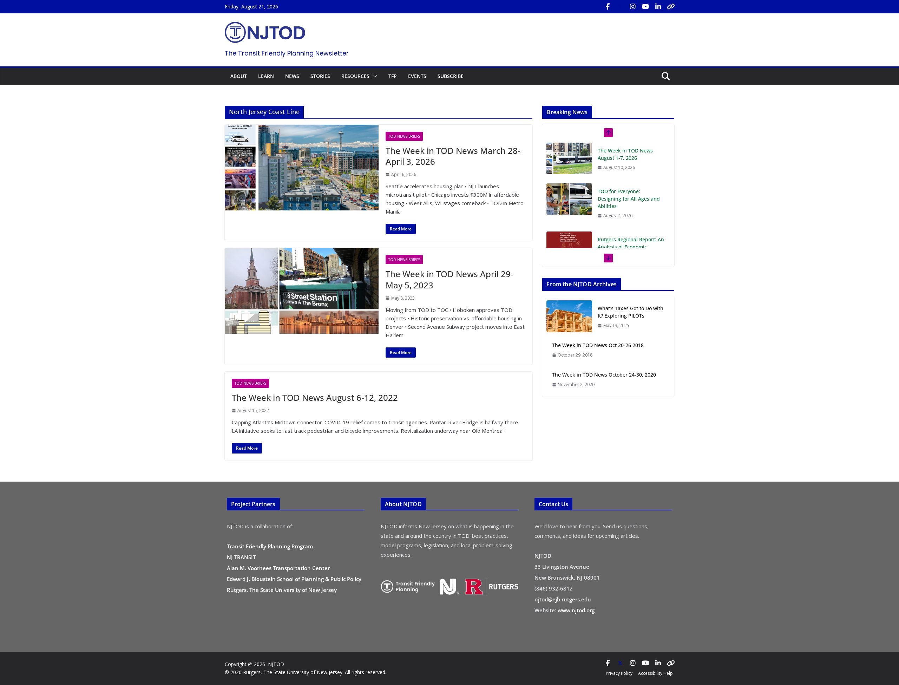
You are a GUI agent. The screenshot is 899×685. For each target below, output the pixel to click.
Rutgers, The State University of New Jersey (282, 589)
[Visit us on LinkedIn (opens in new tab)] (658, 6)
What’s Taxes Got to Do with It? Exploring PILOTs (630, 312)
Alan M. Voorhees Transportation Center (278, 568)
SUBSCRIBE (451, 76)
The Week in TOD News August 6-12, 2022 (315, 397)
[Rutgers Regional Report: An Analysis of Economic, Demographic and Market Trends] (569, 206)
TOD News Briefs (404, 136)
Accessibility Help (655, 673)
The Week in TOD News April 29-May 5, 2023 (449, 279)
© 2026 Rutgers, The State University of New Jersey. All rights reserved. (305, 672)
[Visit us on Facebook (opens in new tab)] (607, 6)
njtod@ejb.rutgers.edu (562, 599)
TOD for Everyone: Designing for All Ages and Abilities (629, 158)
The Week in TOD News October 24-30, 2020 (604, 374)
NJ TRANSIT (241, 557)
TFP (392, 76)
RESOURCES (355, 76)
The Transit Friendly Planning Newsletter (287, 53)
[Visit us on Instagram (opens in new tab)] (632, 6)
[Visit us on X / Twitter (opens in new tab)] (620, 6)
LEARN (266, 76)
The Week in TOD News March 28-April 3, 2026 (453, 156)
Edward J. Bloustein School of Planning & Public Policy (294, 578)
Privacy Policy (619, 673)
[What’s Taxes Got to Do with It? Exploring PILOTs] (569, 316)
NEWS (292, 76)
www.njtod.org (576, 610)
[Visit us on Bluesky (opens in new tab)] (670, 6)
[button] (373, 76)
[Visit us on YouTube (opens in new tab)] (645, 6)
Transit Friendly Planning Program (270, 546)
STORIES (320, 76)
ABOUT (238, 76)
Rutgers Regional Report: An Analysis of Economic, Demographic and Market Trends (631, 209)
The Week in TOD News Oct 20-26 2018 (598, 345)
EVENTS (417, 76)
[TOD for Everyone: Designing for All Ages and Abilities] (569, 158)
